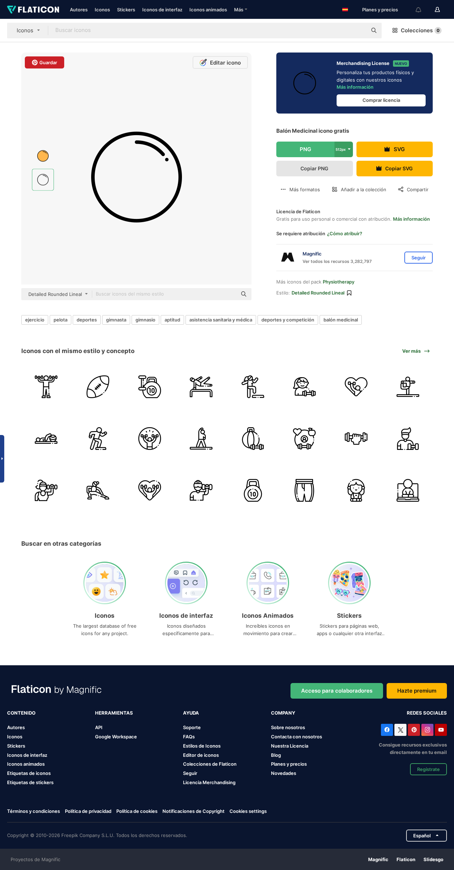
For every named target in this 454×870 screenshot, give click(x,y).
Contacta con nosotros (296, 736)
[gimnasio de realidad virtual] (201, 490)
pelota (60, 320)
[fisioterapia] (46, 438)
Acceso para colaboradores (336, 690)
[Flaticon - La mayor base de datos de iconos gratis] (33, 9)
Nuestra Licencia (289, 746)
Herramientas (114, 713)
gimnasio (145, 320)
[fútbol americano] (98, 387)
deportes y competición (287, 320)
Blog (276, 755)
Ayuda (191, 713)
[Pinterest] (414, 730)
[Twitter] (400, 730)
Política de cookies (136, 811)
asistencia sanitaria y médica (220, 320)
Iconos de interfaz (162, 9)
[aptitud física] (407, 438)
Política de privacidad (88, 811)
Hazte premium (416, 690)
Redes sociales (427, 713)
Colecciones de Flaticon (210, 764)
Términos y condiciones (33, 811)
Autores (79, 9)
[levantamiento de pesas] (149, 387)
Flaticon (406, 859)
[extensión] (201, 438)
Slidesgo (433, 859)
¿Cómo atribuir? (344, 233)
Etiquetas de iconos (29, 773)
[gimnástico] (201, 387)
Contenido (21, 713)
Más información (355, 87)
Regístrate (428, 769)
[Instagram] (427, 730)
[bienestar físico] (356, 387)
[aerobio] (98, 438)
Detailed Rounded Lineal (318, 293)
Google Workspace (116, 736)
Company (283, 713)
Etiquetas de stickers (30, 782)
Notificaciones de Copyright (193, 811)
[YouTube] (441, 730)
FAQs (189, 736)
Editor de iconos (201, 755)
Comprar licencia (381, 100)
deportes (87, 320)
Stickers (126, 9)
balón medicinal (340, 320)
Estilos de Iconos (202, 746)
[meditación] (356, 490)
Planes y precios (380, 9)
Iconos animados (208, 9)
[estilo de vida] (304, 438)
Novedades (283, 773)
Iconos (102, 9)
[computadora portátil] (407, 490)
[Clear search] (358, 30)
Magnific (378, 859)
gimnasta (116, 320)
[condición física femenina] (253, 387)
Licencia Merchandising (209, 782)
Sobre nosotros (288, 727)
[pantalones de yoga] (304, 490)
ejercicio (34, 320)
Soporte (192, 727)
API (99, 727)
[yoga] (407, 387)
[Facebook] (387, 730)
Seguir (190, 773)
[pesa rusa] (253, 490)
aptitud (172, 320)
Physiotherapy (338, 282)
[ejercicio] (46, 387)
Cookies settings (248, 811)
